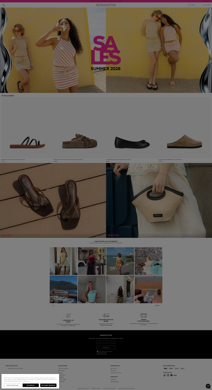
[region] (30, 381)
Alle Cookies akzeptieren (48, 385)
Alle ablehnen (31, 385)
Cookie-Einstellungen (13, 385)
